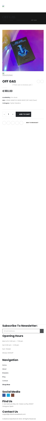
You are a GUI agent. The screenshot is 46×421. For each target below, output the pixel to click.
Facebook (4, 123)
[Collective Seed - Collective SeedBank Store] (9, 7)
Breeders (5, 373)
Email (21, 123)
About (4, 369)
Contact (5, 381)
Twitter (8, 123)
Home (4, 365)
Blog (3, 377)
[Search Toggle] (42, 6)
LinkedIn (13, 123)
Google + (17, 123)
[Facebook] (4, 395)
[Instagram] (12, 395)
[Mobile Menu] (36, 8)
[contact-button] (42, 331)
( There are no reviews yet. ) (22, 85)
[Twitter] (8, 395)
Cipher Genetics (15, 103)
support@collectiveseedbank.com (14, 414)
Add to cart (24, 114)
